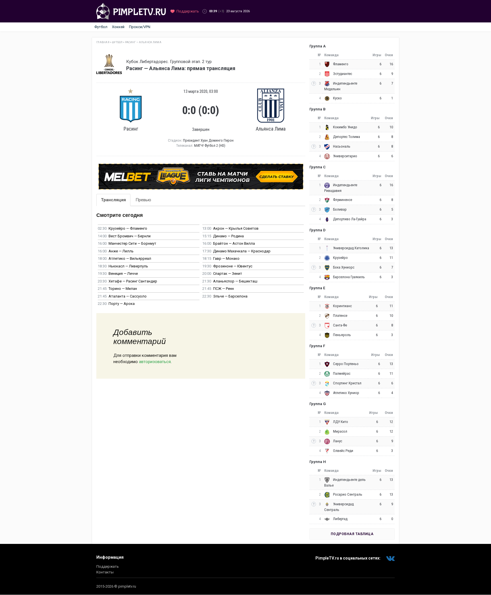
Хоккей (118, 27)
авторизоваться (155, 361)
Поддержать (107, 566)
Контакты (105, 572)
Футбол (100, 27)
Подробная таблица (352, 534)
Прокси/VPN (139, 27)
